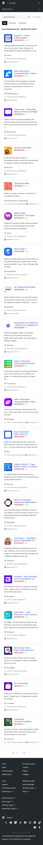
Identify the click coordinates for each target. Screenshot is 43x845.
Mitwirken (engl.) (28, 781)
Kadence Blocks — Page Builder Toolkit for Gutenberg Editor (26, 465)
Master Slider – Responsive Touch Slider (24, 214)
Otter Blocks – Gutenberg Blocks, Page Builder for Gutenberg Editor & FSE (25, 539)
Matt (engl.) (7, 802)
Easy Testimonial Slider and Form (21, 433)
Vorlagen (25, 774)
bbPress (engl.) (8, 805)
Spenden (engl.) (29, 788)
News (4, 767)
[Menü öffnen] (40, 3)
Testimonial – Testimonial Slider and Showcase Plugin (25, 110)
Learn (4, 781)
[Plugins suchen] (29, 17)
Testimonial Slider (21, 183)
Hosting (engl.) (7, 771)
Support (5, 784)
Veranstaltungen (28, 784)
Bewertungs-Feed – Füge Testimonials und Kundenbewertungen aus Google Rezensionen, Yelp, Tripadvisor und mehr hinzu (25, 649)
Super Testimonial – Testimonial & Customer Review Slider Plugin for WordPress (24, 362)
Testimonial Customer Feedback (22, 720)
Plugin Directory (7, 9)
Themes (25, 767)
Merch (25, 792)
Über (4, 764)
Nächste (28, 753)
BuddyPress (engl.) (10, 809)
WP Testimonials (21, 683)
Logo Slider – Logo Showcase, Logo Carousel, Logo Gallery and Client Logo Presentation (26, 613)
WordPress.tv (8, 792)
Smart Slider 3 (20, 249)
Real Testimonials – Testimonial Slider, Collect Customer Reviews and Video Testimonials (25, 72)
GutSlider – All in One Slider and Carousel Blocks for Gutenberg (25, 577)
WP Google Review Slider (25, 287)
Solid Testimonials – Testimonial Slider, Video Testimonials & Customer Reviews (25, 400)
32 (24, 753)
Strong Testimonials (22, 148)
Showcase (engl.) (28, 764)
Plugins (25, 771)
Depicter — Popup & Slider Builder (22, 36)
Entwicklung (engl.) (9, 788)
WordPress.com (9, 798)
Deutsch (10, 818)
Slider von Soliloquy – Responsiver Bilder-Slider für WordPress (26, 501)
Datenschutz (6, 774)
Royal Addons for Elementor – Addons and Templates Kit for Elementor (26, 324)
